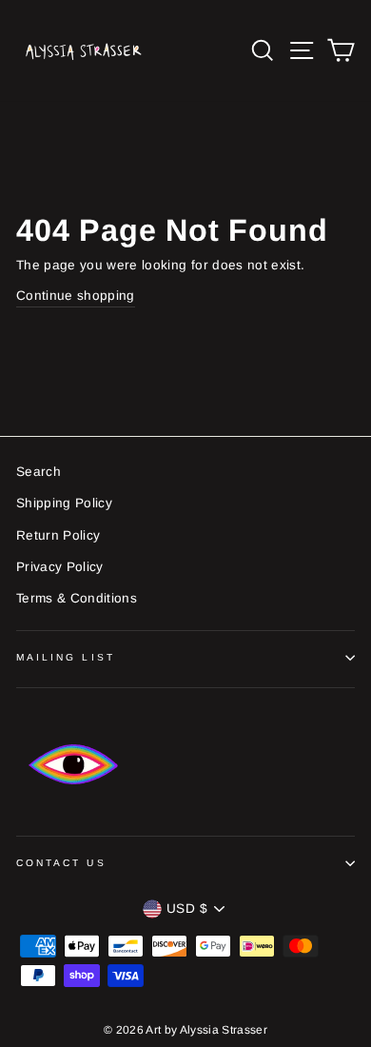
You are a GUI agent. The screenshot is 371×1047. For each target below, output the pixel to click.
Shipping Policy (64, 503)
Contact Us (61, 863)
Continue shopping (75, 295)
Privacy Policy (60, 567)
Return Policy (58, 535)
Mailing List (65, 657)
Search (38, 471)
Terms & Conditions (76, 598)
